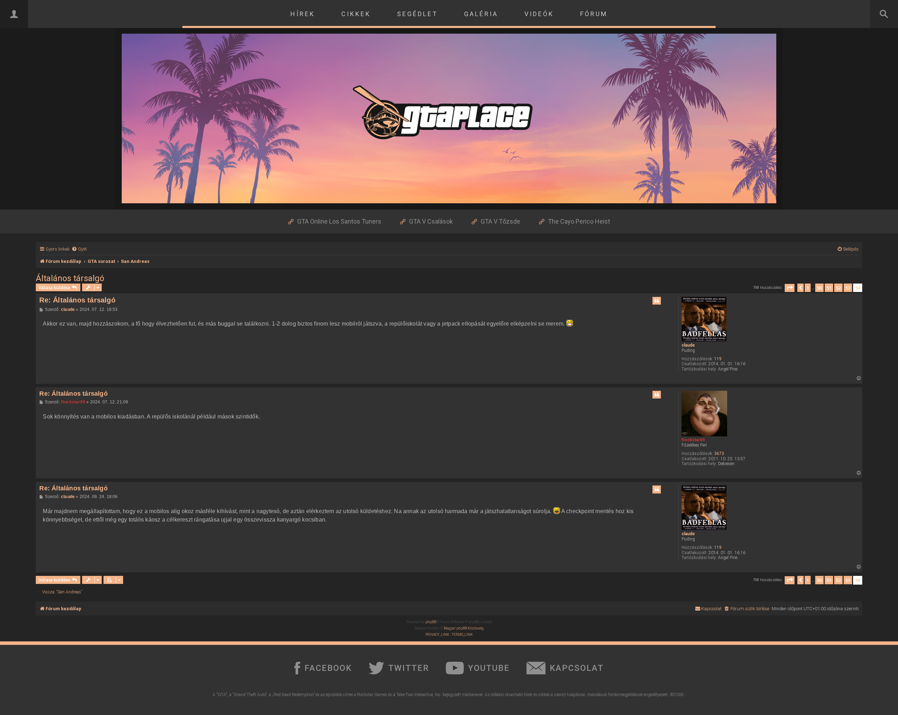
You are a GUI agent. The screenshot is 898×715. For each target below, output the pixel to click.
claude (688, 345)
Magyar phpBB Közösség (464, 628)
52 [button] (838, 288)
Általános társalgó (70, 278)
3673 (719, 453)
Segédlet (417, 14)
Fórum (594, 14)
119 (718, 358)
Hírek (302, 14)
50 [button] (819, 288)
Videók (539, 14)
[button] (790, 288)
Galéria (481, 14)
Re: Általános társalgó (77, 300)
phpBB (430, 622)
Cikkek (356, 14)
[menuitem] (79, 249)
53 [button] (847, 288)
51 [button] (828, 288)
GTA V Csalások (431, 221)
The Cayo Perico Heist (579, 221)
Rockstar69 (693, 439)
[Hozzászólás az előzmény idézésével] (656, 301)
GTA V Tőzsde (500, 221)
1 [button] (807, 288)
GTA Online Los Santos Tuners (339, 221)
